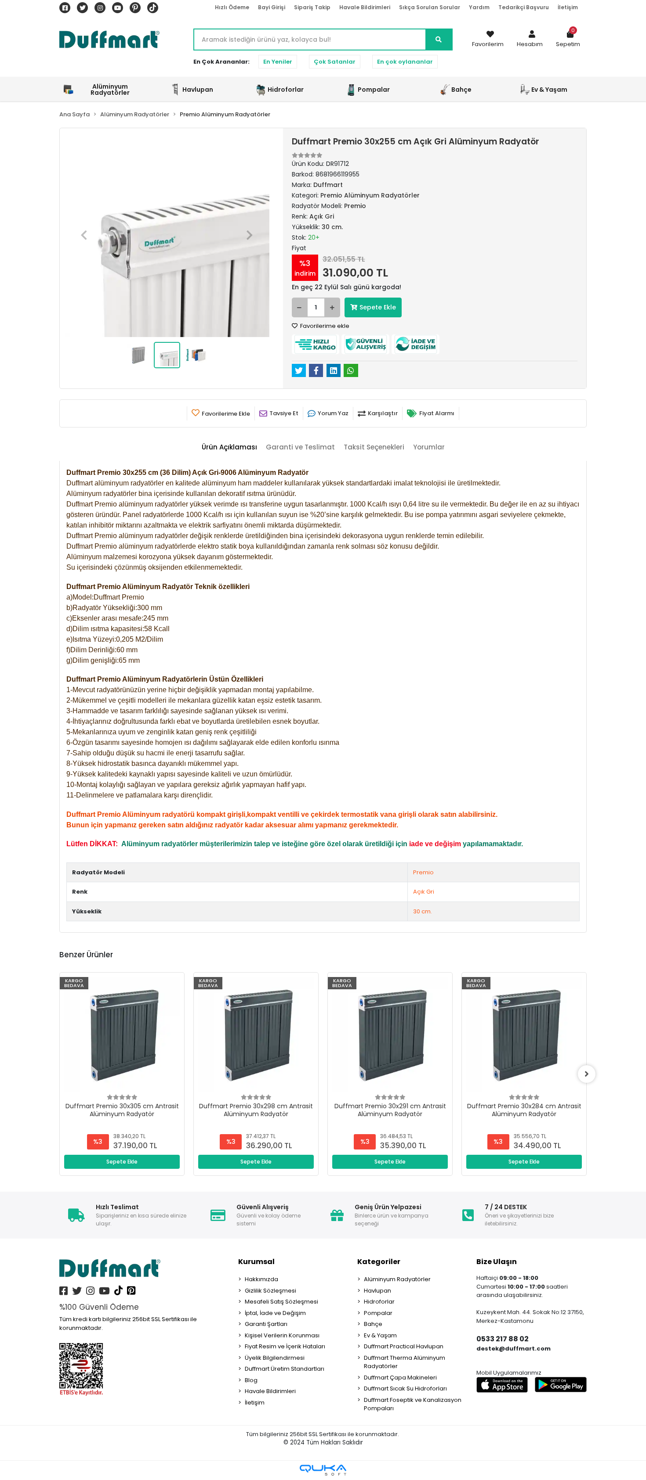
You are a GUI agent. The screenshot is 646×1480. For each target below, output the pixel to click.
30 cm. (422, 911)
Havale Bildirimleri (364, 7)
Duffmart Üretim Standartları (284, 1369)
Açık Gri (423, 891)
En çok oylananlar (405, 61)
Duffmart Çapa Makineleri (400, 1377)
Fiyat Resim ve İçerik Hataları (285, 1346)
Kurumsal (256, 1262)
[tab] (229, 447)
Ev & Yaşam (380, 1335)
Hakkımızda (261, 1279)
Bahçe (373, 1324)
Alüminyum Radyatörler (397, 1279)
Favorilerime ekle (324, 326)
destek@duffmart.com (513, 1348)
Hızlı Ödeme (232, 7)
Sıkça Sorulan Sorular (429, 7)
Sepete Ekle (377, 307)
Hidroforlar (379, 1301)
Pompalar (378, 1313)
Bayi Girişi (271, 7)
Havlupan (377, 1290)
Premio (423, 872)
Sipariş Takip (312, 7)
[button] (529, 39)
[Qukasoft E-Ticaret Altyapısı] (323, 1470)
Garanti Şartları (266, 1324)
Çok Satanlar (335, 61)
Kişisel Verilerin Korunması (282, 1335)
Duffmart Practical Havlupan (403, 1346)
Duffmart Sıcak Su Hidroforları (405, 1388)
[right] (587, 1074)
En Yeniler (277, 61)
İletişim (568, 7)
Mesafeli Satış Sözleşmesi (281, 1301)
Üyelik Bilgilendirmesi (275, 1358)
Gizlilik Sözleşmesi (270, 1290)
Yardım (479, 7)
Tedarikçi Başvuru (523, 7)
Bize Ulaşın (496, 1262)
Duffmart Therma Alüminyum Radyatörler (404, 1362)
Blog (251, 1380)
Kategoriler (378, 1262)
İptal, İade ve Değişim (275, 1313)
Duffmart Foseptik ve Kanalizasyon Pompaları (412, 1404)
